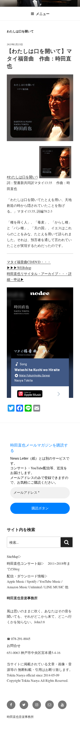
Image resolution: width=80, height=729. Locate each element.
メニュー (42, 13)
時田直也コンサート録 (24, 563)
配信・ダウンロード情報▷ (27, 576)
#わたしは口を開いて (23, 177)
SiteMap (12, 556)
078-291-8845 (20, 638)
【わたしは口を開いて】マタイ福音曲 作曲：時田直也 (39, 58)
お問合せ (13, 645)
